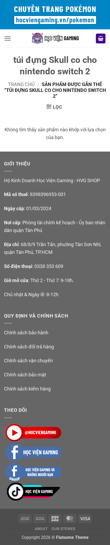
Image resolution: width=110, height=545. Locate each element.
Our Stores (63, 529)
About (41, 529)
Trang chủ (21, 84)
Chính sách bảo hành (26, 332)
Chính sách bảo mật (25, 374)
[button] (7, 38)
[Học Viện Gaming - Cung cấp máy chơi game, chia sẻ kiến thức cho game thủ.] (55, 38)
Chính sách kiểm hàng (27, 389)
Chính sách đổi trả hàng (29, 346)
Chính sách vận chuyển (28, 360)
